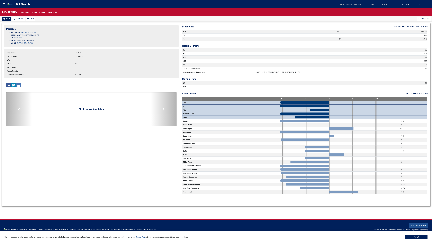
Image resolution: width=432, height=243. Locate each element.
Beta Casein (11, 67)
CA (184, 83)
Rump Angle (187, 136)
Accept (416, 237)
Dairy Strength (188, 114)
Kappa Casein (12, 71)
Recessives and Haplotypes (194, 72)
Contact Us (377, 230)
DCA (184, 87)
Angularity (187, 132)
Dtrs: (396, 27)
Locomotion (187, 147)
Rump (185, 117)
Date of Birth (12, 56)
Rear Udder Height (190, 170)
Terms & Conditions (403, 230)
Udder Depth (188, 181)
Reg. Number (12, 53)
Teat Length (187, 192)
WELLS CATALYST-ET (29, 33)
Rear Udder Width (190, 173)
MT (184, 65)
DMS (9, 64)
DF (184, 54)
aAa (8, 60)
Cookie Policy (141, 237)
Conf (185, 103)
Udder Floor (187, 162)
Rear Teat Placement (191, 188)
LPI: (421, 27)
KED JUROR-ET (21, 38)
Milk (184, 31)
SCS (184, 57)
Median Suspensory (190, 177)
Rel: (423, 93)
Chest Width (187, 125)
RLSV (185, 151)
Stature (185, 121)
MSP (184, 61)
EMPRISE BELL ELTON (25, 43)
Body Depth (187, 129)
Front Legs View (189, 144)
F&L (184, 110)
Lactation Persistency (191, 69)
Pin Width (186, 140)
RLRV (185, 155)
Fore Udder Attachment (192, 166)
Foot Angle (187, 158)
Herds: (404, 27)
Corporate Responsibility (419, 230)
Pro (184, 35)
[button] (19, 109)
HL (184, 50)
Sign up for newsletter (418, 225)
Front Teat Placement (191, 184)
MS (184, 106)
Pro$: (412, 27)
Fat (184, 39)
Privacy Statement (389, 230)
